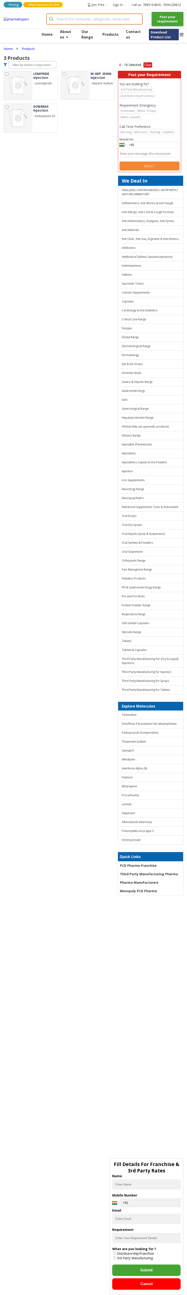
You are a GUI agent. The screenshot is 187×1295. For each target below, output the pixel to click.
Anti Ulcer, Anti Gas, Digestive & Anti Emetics (150, 239)
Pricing (13, 5)
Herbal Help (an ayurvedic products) (145, 426)
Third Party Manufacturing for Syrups (145, 681)
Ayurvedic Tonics (133, 283)
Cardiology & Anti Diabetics (139, 310)
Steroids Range (131, 632)
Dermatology (130, 355)
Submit (146, 1270)
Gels (124, 400)
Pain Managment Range (137, 569)
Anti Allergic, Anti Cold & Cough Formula (148, 212)
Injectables (129, 453)
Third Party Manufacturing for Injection (146, 672)
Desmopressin (131, 840)
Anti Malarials (130, 230)
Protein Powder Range (136, 605)
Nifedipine (128, 759)
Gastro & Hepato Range (137, 382)
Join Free (97, 5)
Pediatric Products (133, 578)
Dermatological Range (136, 346)
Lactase (127, 804)
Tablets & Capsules (134, 650)
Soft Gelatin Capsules (135, 623)
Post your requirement (167, 19)
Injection (127, 471)
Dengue (127, 328)
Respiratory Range (133, 614)
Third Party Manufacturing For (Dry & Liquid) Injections (150, 661)
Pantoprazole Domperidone (140, 733)
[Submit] (52, 19)
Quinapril (128, 750)
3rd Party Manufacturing (135, 1258)
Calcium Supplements (136, 292)
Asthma (127, 275)
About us (65, 34)
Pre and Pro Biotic (133, 596)
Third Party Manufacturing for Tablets (146, 690)
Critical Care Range (134, 319)
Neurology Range (133, 489)
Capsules (128, 301)
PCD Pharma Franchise (138, 865)
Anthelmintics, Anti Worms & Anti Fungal (147, 203)
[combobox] (94, 19)
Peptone (127, 777)
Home (47, 34)
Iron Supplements (133, 480)
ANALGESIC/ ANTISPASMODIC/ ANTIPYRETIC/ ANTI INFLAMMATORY (150, 192)
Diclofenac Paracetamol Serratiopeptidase (149, 724)
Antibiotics (128, 248)
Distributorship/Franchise (135, 1253)
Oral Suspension (132, 552)
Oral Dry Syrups (132, 525)
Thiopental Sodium (134, 742)
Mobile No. (126, 139)
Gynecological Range (135, 409)
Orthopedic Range (133, 560)
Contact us (133, 34)
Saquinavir (128, 813)
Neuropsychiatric (133, 498)
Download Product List (161, 34)
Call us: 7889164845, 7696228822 (156, 5)
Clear (147, 65)
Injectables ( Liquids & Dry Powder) (144, 462)
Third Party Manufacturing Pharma (149, 874)
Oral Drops (129, 516)
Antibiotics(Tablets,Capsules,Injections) (147, 257)
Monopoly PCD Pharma (138, 891)
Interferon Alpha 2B (134, 768)
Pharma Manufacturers (139, 882)
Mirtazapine (129, 786)
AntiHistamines (131, 266)
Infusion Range (131, 435)
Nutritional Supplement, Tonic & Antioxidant (150, 507)
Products (110, 34)
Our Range (87, 34)
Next (149, 166)
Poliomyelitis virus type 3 (138, 831)
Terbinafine (129, 715)
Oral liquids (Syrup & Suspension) (143, 534)
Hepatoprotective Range (137, 418)
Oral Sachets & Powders (137, 543)
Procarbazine (130, 795)
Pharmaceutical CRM (43, 5)
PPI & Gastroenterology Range (141, 587)
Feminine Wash (131, 373)
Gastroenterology (133, 391)
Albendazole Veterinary (137, 822)
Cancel (146, 1284)
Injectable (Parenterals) (136, 444)
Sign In (118, 5)
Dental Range (130, 337)
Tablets (126, 641)
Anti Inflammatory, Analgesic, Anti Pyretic (148, 221)
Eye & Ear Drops (132, 364)
